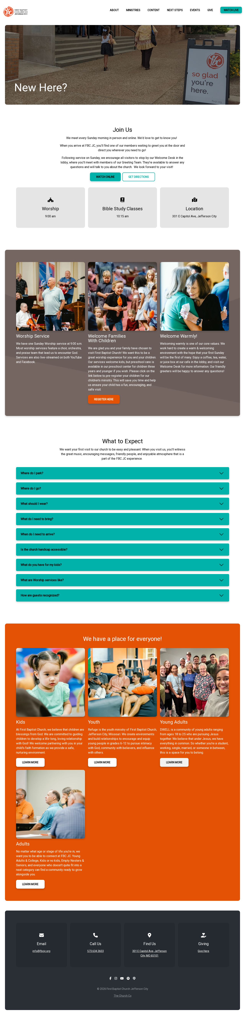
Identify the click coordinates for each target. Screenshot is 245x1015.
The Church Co (122, 995)
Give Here (203, 951)
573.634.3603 (95, 951)
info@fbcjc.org (41, 951)
